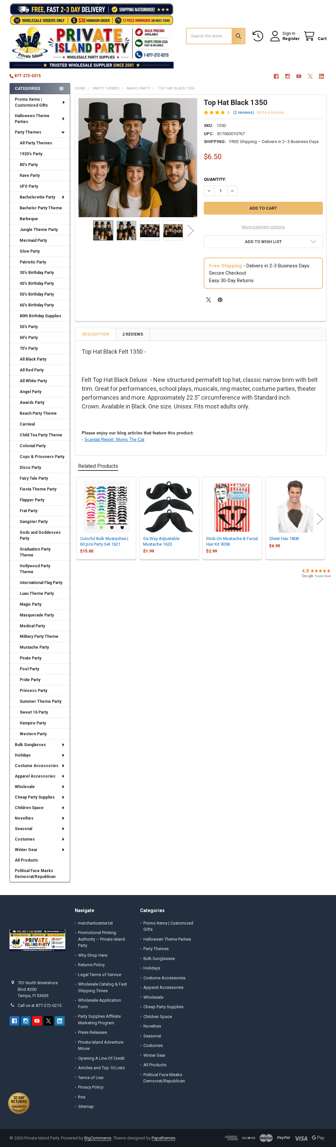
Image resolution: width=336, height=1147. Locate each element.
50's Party (29, 326)
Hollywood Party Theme (35, 569)
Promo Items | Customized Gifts (31, 102)
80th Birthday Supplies (40, 316)
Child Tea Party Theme (41, 435)
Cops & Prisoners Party (42, 456)
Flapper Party (32, 500)
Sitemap (86, 1106)
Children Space (29, 807)
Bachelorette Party (37, 197)
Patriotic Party (33, 262)
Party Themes (28, 132)
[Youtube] (299, 76)
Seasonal (23, 828)
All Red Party (32, 370)
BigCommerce (97, 1138)
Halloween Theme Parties (32, 119)
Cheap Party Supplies (35, 797)
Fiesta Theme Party (38, 489)
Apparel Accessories (35, 776)
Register (291, 38)
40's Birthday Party (37, 283)
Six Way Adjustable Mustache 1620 (161, 541)
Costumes (25, 839)
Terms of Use (90, 1077)
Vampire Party (33, 723)
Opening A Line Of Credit (101, 1058)
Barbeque (29, 219)
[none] (138, 157)
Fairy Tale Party (34, 478)
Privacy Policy (90, 1087)
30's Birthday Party (37, 272)
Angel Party (30, 391)
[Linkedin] (321, 76)
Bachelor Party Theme (41, 208)
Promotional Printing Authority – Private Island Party (101, 939)
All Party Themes (36, 143)
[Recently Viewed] (259, 36)
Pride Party (30, 680)
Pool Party (29, 669)
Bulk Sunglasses (30, 744)
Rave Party (30, 175)
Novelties (24, 818)
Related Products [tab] (98, 466)
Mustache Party (34, 647)
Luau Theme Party (37, 593)
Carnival (27, 424)
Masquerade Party (37, 615)
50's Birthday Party (37, 294)
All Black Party (33, 359)
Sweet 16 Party (34, 712)
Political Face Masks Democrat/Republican (35, 873)
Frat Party (28, 511)
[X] (310, 76)
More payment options (263, 226)
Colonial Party (33, 446)
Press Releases (92, 1032)
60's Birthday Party (37, 305)
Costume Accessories (36, 765)
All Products (26, 860)
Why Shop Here (92, 955)
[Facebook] (276, 76)
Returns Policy (91, 964)
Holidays (23, 755)
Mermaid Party (33, 240)
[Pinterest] (220, 299)
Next (190, 230)
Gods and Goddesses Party (40, 535)
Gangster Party (34, 521)
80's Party (29, 164)
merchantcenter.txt (95, 923)
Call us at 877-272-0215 (39, 1005)
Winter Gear (26, 849)
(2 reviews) (243, 112)
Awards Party (32, 402)
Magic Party (30, 604)
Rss (81, 1097)
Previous (85, 230)
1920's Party (31, 154)
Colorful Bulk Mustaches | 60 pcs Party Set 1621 (104, 541)
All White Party (33, 381)
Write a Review (270, 112)
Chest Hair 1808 (284, 538)
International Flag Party (41, 582)
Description (95, 334)
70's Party (29, 348)
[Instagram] (287, 76)
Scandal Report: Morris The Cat (114, 439)
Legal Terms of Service (99, 974)
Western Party (33, 734)
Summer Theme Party (40, 701)
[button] (263, 241)
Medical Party (32, 626)
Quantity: (215, 179)
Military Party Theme (39, 636)
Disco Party (30, 467)
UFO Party (29, 186)
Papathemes (163, 1138)
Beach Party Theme (38, 413)
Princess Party (33, 690)
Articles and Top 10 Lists (101, 1067)
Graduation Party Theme (35, 552)
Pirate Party (30, 658)
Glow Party (30, 251)
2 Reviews (132, 334)
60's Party (29, 337)
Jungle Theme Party (39, 229)
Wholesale (25, 786)
